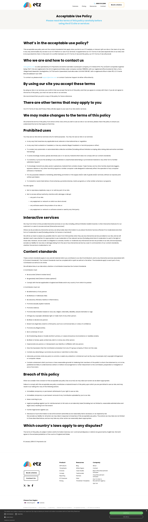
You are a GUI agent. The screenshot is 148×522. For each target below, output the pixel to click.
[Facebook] (32, 485)
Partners (78, 476)
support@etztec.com (49, 77)
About (94, 466)
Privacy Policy (42, 507)
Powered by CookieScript (9, 520)
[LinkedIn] (29, 485)
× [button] (146, 510)
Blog (77, 466)
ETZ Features (63, 478)
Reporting (62, 476)
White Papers (80, 468)
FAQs (77, 478)
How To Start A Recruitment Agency (99, 480)
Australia (41, 502)
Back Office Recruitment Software (100, 471)
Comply (61, 473)
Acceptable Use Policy (79, 507)
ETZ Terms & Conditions (94, 507)
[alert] (74, 515)
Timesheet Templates (83, 481)
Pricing (84, 6)
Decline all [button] (126, 516)
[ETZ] (35, 5)
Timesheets (63, 468)
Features (75, 6)
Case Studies (80, 471)
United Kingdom (30, 502)
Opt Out (95, 483)
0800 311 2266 (101, 4)
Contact (103, 6)
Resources (93, 6)
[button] (42, 517)
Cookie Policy (51, 507)
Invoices (61, 471)
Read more (77, 511)
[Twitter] (24, 485)
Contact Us (31, 478)
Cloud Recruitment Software (98, 475)
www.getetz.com (29, 67)
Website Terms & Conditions (64, 507)
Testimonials (80, 473)
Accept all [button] (126, 513)
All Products (62, 466)
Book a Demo (116, 5)
